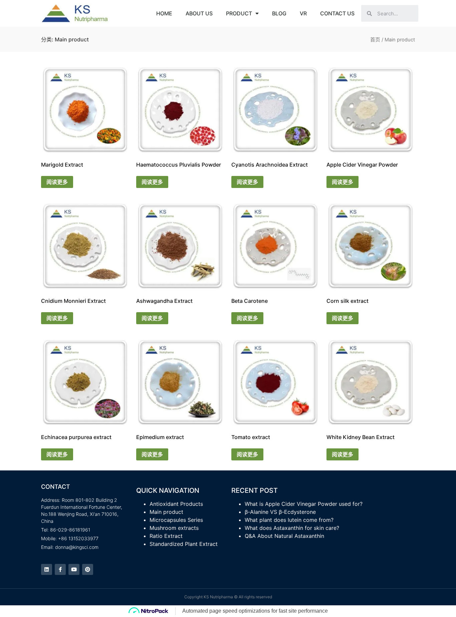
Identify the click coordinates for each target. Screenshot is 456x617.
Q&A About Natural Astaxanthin (284, 536)
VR (303, 13)
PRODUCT (239, 13)
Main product (166, 511)
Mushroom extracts (174, 528)
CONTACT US (337, 13)
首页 (375, 40)
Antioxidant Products (176, 503)
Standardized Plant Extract (184, 544)
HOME (164, 13)
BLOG (279, 13)
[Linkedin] (46, 569)
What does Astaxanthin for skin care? (292, 528)
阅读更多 (57, 182)
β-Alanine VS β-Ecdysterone (280, 511)
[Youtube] (73, 569)
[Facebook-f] (60, 569)
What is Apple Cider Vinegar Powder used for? (304, 503)
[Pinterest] (87, 569)
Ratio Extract (166, 536)
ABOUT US (199, 13)
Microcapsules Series (176, 520)
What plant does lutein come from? (289, 520)
